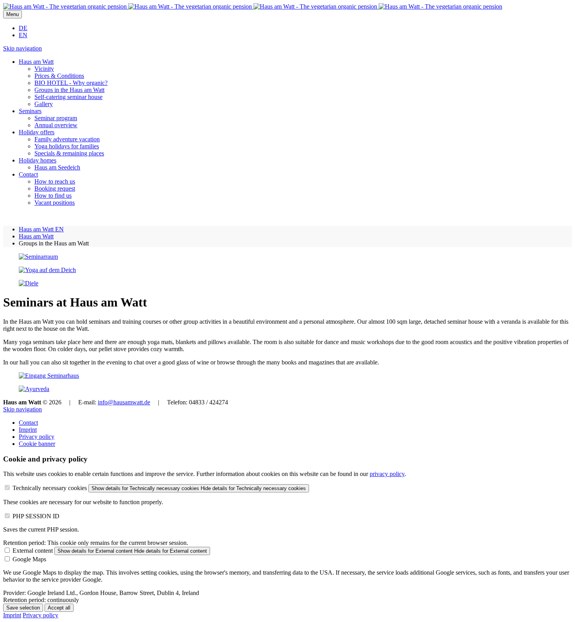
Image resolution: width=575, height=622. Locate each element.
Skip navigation (22, 48)
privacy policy (387, 474)
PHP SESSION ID (36, 516)
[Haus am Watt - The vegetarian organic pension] (252, 6)
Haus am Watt (36, 236)
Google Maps (29, 559)
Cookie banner (37, 443)
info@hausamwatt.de (124, 402)
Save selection (23, 608)
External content (33, 550)
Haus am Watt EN (41, 229)
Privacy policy (36, 436)
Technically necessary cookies (50, 488)
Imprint (28, 429)
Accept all (59, 608)
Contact (28, 422)
